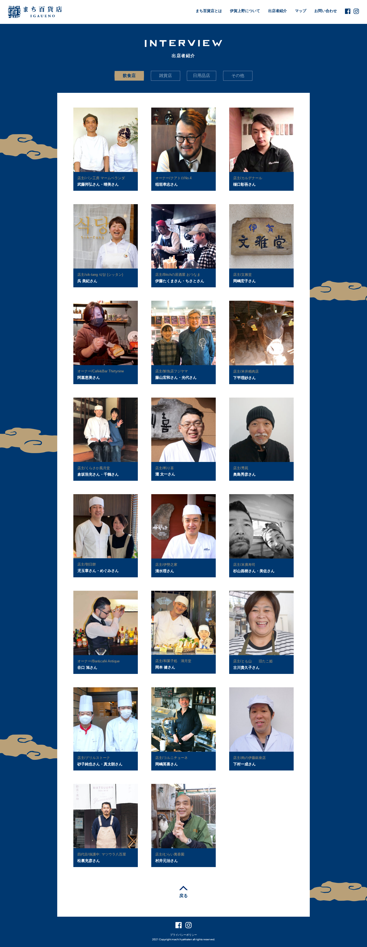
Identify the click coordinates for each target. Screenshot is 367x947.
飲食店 (129, 75)
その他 (237, 75)
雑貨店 (165, 75)
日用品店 (201, 75)
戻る (183, 895)
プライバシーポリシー (183, 934)
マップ (300, 11)
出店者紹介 (277, 11)
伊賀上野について (245, 11)
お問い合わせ (325, 11)
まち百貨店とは (209, 11)
